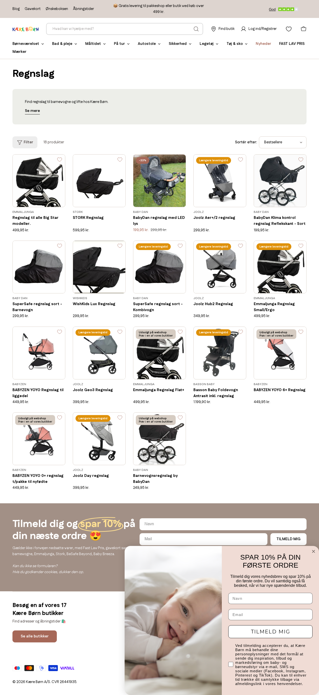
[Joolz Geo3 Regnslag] (99, 353)
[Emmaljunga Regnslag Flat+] (159, 353)
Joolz (198, 212)
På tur (119, 43)
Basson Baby (204, 384)
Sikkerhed (178, 43)
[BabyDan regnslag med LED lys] (159, 181)
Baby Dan (140, 212)
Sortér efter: (246, 142)
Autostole (147, 43)
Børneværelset (25, 43)
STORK (78, 212)
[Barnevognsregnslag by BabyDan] (159, 439)
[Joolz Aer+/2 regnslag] (220, 181)
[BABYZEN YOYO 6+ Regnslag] (280, 353)
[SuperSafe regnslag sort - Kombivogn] (159, 267)
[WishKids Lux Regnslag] (99, 267)
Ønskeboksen (57, 8)
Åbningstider (83, 8)
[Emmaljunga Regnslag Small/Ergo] (280, 267)
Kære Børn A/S (38, 682)
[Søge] (196, 29)
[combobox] (124, 29)
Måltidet (93, 43)
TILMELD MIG (288, 539)
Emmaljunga (23, 212)
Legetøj (207, 43)
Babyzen (19, 384)
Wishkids (80, 298)
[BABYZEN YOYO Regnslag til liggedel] (39, 353)
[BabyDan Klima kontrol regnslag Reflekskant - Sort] (280, 181)
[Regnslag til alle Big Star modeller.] (39, 181)
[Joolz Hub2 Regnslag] (220, 267)
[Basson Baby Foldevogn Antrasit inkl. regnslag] (220, 353)
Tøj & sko (235, 43)
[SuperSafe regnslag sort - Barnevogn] (39, 267)
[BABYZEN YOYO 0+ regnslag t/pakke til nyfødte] (39, 439)
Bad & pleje (62, 43)
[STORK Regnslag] (99, 181)
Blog (16, 8)
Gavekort (33, 8)
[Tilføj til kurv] (54, 200)
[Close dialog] (314, 551)
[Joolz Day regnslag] (99, 439)
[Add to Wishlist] (60, 161)
